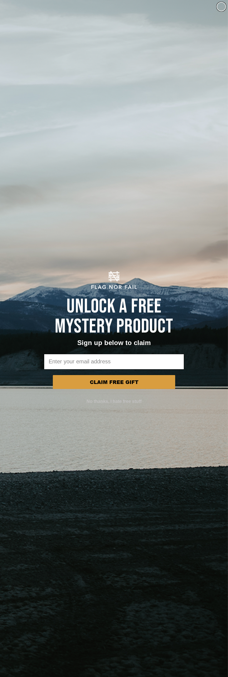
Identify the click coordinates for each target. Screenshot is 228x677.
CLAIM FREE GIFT (114, 382)
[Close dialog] (221, 6)
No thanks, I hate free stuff (114, 401)
